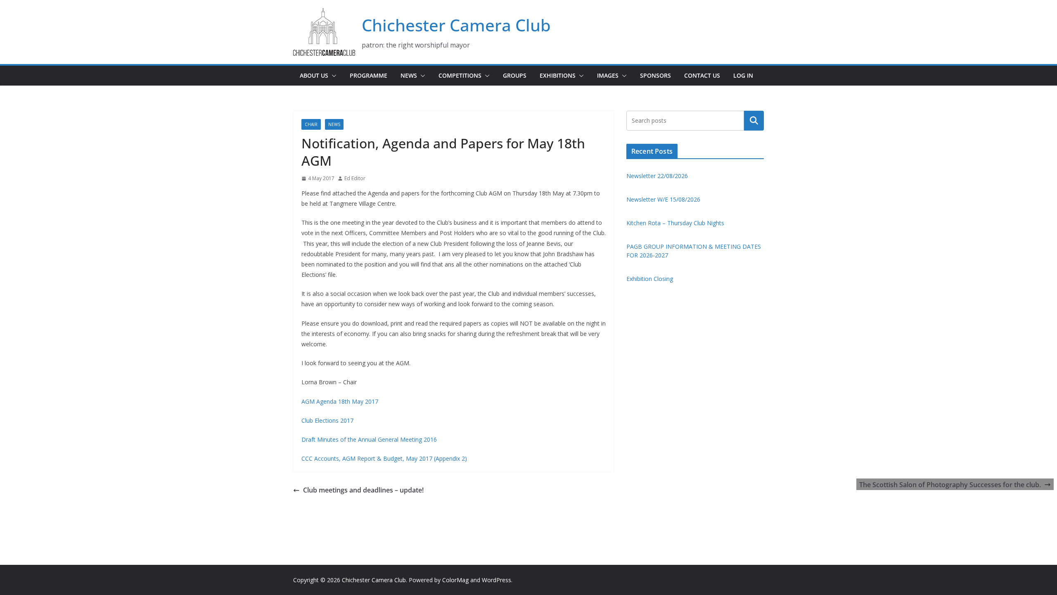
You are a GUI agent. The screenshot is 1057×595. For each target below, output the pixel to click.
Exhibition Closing (649, 279)
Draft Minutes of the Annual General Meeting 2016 (369, 439)
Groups (514, 75)
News (409, 75)
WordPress (496, 580)
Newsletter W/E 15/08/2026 (663, 199)
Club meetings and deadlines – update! (363, 490)
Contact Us (702, 75)
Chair (311, 124)
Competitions (459, 75)
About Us (314, 75)
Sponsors (655, 75)
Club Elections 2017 (327, 420)
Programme (368, 75)
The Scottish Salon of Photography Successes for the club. (950, 484)
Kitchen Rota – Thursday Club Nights (675, 223)
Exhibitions (558, 75)
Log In (743, 75)
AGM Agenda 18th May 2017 (339, 401)
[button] (332, 75)
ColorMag (455, 580)
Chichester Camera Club (456, 25)
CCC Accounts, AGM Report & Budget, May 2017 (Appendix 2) (384, 458)
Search (754, 120)
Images (608, 75)
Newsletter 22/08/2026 (657, 176)
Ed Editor (354, 178)
